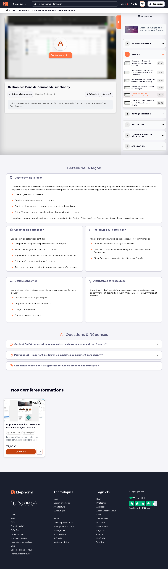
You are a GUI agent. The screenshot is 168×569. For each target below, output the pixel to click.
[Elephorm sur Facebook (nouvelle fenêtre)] (13, 503)
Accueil (12, 10)
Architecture (59, 507)
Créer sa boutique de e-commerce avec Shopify (53, 10)
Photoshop (101, 503)
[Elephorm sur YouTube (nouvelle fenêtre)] (27, 503)
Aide (13, 514)
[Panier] (142, 4)
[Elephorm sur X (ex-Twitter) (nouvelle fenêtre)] (20, 503)
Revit (98, 499)
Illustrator (100, 522)
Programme (146, 16)
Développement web (63, 522)
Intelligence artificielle (64, 526)
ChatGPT (100, 534)
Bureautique (59, 511)
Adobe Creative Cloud (106, 511)
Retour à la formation (21, 94)
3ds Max (100, 542)
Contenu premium (60, 55)
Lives (123, 4)
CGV (13, 522)
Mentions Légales (19, 538)
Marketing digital (61, 542)
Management (60, 530)
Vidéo (56, 518)
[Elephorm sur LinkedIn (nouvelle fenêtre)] (33, 503)
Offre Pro (15, 530)
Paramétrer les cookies (21, 542)
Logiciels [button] (103, 492)
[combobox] (75, 4)
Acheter (22, 451)
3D (55, 515)
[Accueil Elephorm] (22, 492)
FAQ (13, 518)
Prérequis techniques (20, 554)
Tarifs (134, 4)
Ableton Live (102, 518)
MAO (56, 499)
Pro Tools (100, 538)
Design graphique (62, 503)
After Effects (102, 526)
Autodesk (100, 507)
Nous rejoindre (17, 534)
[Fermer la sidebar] (118, 22)
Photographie (60, 534)
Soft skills (58, 538)
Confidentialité (17, 526)
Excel (98, 515)
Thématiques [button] (63, 492)
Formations (24, 10)
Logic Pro (100, 530)
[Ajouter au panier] (39, 452)
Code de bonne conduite (22, 550)
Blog (13, 546)
